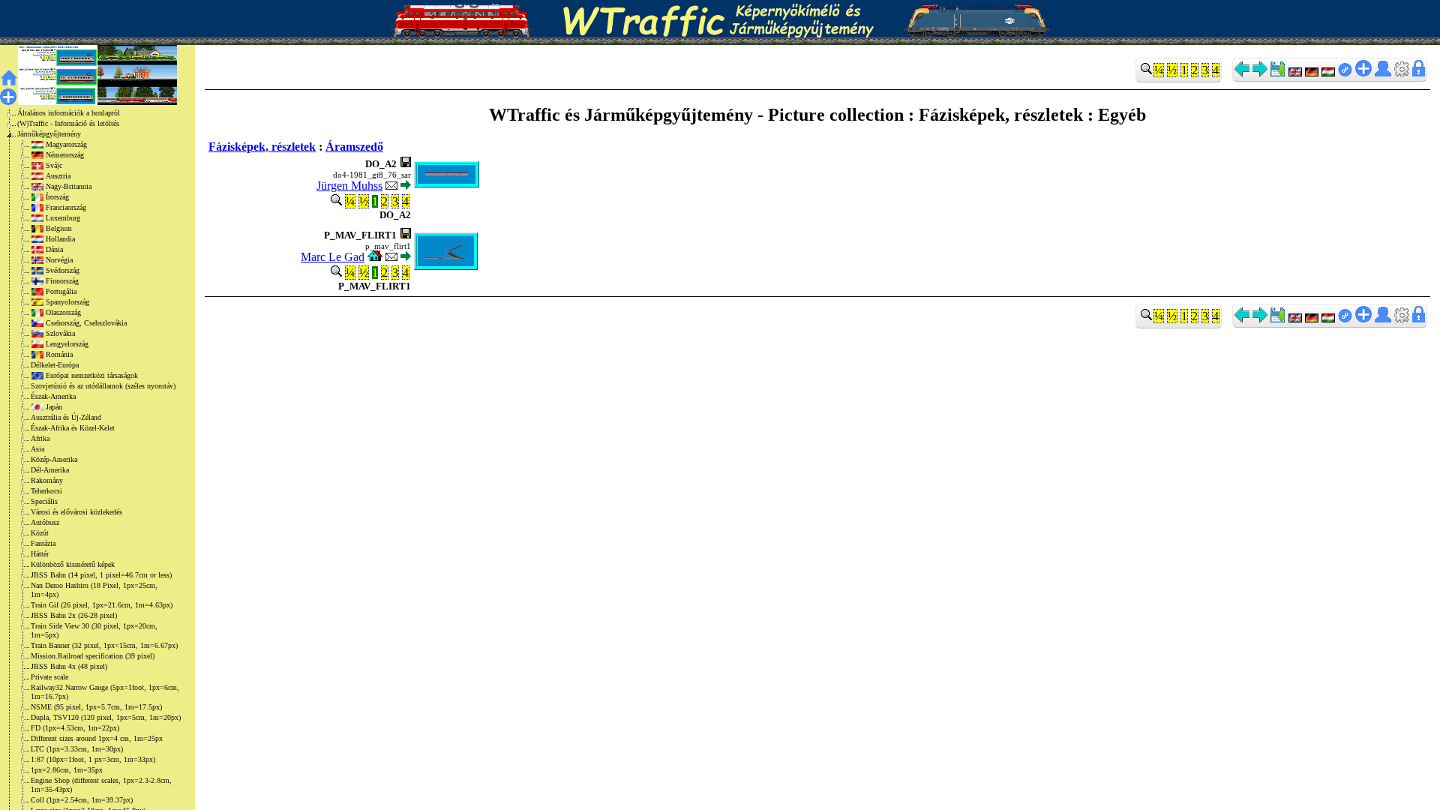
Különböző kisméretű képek (73, 564)
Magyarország (66, 144)
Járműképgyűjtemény (49, 134)
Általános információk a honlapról (68, 113)
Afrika (40, 438)
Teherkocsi (46, 491)
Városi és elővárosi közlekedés (76, 512)
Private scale (49, 677)
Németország (65, 155)
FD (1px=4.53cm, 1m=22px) (75, 728)
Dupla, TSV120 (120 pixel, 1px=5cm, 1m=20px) (106, 717)
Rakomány (47, 480)
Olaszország (63, 312)
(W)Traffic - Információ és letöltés (68, 123)
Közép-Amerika (54, 459)
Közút (40, 533)
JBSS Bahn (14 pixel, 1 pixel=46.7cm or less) (101, 575)
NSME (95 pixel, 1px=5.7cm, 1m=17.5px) (96, 707)
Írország (57, 197)
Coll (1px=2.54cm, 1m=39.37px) (82, 800)
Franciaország (66, 207)
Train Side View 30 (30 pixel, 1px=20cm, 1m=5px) (94, 630)
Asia (37, 449)
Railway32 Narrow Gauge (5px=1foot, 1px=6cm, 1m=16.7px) (105, 691)
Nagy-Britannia (69, 186)
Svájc (54, 165)
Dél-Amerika (50, 470)
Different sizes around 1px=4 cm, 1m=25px (97, 738)
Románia (59, 354)
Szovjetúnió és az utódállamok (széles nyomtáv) (103, 386)
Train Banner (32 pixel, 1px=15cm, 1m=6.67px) (104, 645)
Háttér (40, 554)
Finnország (62, 281)
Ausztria (58, 176)
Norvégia (59, 260)
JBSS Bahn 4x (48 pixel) (69, 666)
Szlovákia (60, 333)
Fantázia (43, 543)
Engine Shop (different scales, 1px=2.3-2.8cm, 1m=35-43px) (101, 785)
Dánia (54, 249)
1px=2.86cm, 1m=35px (67, 770)
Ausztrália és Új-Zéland (66, 417)
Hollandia (60, 239)
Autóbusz (45, 522)
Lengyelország (67, 344)
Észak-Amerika (53, 396)
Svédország (63, 270)
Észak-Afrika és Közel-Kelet (73, 428)
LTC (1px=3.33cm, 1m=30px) (77, 749)
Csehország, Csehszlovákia (86, 323)
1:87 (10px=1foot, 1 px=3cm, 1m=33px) (93, 759)
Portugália (61, 291)
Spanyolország (67, 302)
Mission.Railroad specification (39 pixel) (92, 656)
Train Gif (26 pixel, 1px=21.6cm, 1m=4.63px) (101, 605)
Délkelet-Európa (55, 365)
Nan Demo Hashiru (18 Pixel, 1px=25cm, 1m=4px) (94, 589)
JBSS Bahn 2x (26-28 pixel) (74, 615)
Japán (54, 407)
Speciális (44, 501)
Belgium (59, 228)
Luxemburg (63, 218)
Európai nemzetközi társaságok (92, 375)
